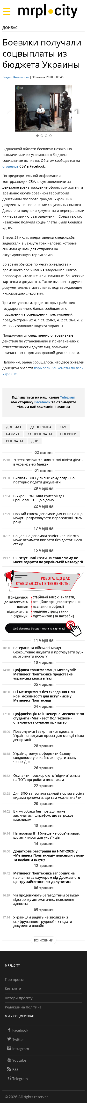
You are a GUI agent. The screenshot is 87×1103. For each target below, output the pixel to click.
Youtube (19, 1060)
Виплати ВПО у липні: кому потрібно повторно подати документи (43, 480)
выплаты (14, 441)
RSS (15, 1069)
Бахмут (13, 434)
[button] (79, 109)
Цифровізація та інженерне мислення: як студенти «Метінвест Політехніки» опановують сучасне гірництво (48, 718)
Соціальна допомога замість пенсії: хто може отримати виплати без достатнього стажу (47, 540)
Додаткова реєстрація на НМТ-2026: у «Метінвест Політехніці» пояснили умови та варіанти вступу (48, 855)
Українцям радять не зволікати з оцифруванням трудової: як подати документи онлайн (42, 921)
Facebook (42, 402)
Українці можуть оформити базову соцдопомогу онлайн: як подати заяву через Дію (44, 757)
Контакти (13, 988)
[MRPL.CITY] (47, 11)
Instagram (20, 1048)
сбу (63, 427)
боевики (68, 434)
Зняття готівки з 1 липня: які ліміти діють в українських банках (47, 462)
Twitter (18, 1039)
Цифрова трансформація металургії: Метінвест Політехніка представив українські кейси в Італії (44, 674)
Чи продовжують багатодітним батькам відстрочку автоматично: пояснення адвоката (46, 899)
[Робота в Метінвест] (43, 603)
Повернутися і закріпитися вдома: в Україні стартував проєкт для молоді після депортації (48, 735)
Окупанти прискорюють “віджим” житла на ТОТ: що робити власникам (46, 777)
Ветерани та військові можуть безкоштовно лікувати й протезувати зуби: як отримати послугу (49, 652)
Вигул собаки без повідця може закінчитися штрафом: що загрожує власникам (43, 815)
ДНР (34, 441)
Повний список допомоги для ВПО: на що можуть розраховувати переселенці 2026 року (47, 518)
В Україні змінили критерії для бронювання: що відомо (39, 498)
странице (10, 166)
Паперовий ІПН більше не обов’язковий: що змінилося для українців (46, 835)
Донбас (10, 27)
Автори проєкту (19, 997)
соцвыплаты (40, 434)
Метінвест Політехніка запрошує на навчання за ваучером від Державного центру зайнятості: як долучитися (46, 877)
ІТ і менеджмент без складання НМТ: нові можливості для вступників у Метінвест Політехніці (45, 696)
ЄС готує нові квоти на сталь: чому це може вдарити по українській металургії (48, 560)
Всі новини (43, 940)
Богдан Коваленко (15, 77)
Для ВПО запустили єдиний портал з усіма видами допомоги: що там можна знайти (48, 795)
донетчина (40, 427)
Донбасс (14, 427)
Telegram (67, 397)
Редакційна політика (23, 1007)
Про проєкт (15, 979)
